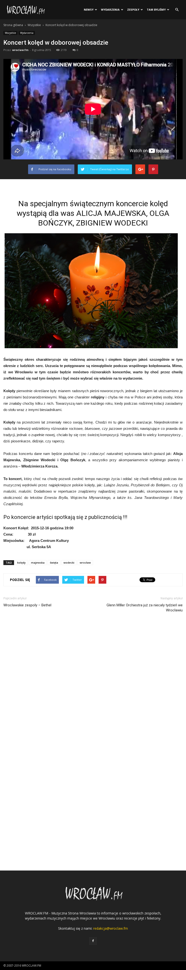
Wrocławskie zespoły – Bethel (27, 605)
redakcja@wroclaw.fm (110, 928)
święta (54, 562)
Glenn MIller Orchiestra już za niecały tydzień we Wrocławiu (145, 607)
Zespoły (133, 9)
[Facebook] (93, 941)
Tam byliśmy (156, 9)
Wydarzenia (110, 9)
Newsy (88, 9)
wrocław (85, 562)
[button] (177, 9)
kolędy (21, 562)
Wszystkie (34, 25)
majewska (38, 562)
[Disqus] (93, 683)
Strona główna (13, 25)
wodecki (68, 562)
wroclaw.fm (20, 50)
